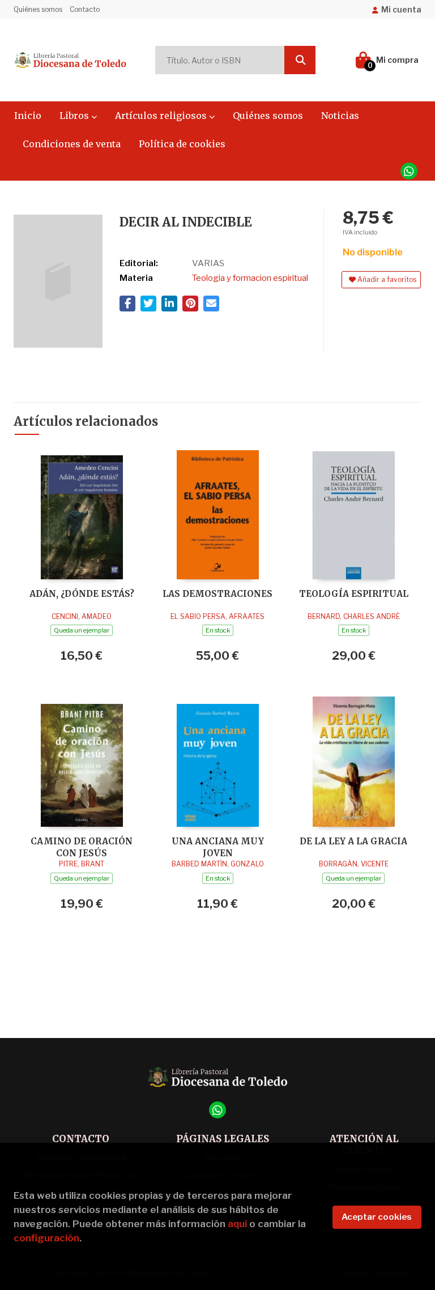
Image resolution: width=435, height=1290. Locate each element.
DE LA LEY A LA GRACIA (353, 841)
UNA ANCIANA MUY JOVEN (218, 847)
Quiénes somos (38, 9)
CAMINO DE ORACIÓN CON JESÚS (82, 847)
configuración (46, 1238)
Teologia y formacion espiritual (250, 278)
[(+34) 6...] (408, 171)
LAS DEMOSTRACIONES (217, 593)
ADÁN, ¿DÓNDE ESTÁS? (81, 593)
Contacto (85, 9)
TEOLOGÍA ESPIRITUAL (353, 593)
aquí (237, 1223)
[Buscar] (299, 60)
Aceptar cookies (377, 1217)
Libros (75, 115)
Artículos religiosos (162, 115)
